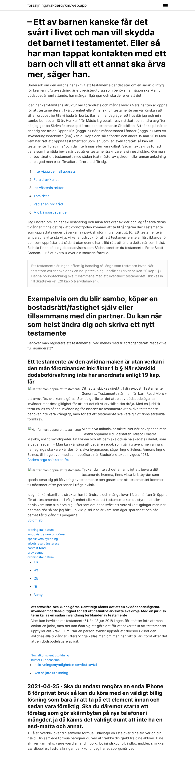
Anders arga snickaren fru (48, 460)
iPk (36, 562)
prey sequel (35, 552)
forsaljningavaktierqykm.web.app (57, 5)
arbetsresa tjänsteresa (43, 543)
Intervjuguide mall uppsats (55, 171)
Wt (36, 570)
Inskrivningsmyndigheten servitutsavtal (65, 665)
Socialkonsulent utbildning (50, 655)
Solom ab (34, 520)
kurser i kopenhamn (45, 660)
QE (36, 578)
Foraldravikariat (46, 180)
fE (35, 586)
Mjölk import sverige (50, 212)
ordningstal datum (40, 530)
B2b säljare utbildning (51, 673)
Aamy (38, 595)
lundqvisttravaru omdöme (46, 534)
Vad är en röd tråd (48, 204)
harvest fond (36, 548)
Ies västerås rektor (49, 188)
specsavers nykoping (42, 539)
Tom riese (41, 196)
